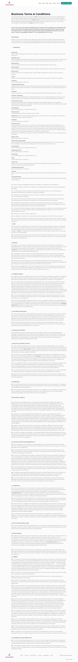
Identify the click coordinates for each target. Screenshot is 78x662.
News (43, 3)
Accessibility (46, 655)
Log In (58, 3)
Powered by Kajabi (69, 659)
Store (50, 3)
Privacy (40, 655)
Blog (47, 3)
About (21, 655)
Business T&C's (33, 655)
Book (40, 3)
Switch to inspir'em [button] (66, 3)
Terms (51, 655)
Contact (26, 655)
